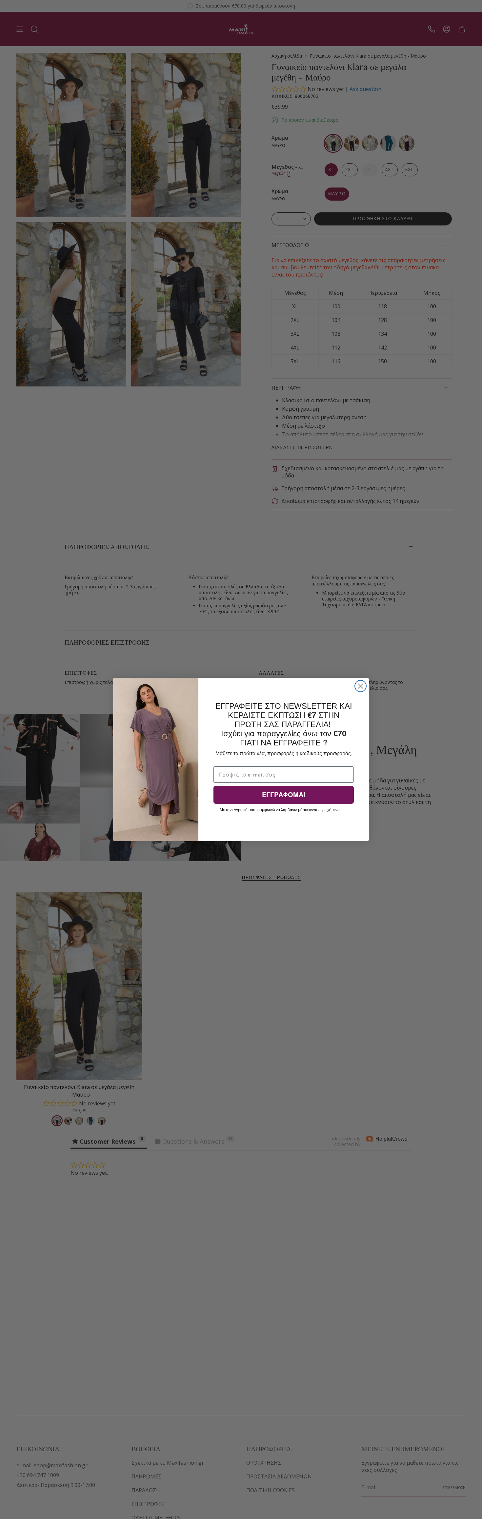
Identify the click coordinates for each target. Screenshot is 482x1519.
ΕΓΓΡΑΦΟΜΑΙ (283, 795)
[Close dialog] (360, 686)
